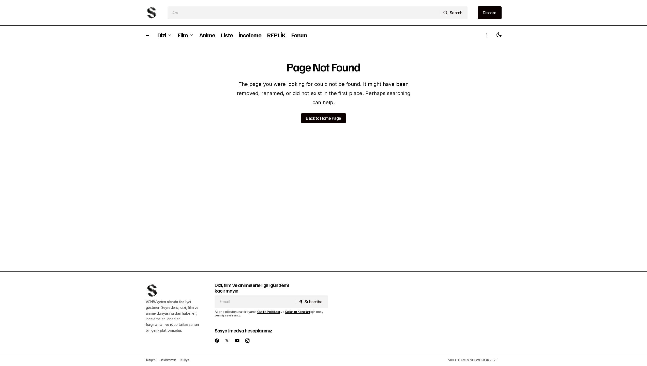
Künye (185, 360)
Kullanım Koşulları (297, 312)
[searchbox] (304, 13)
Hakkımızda (168, 360)
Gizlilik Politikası (268, 312)
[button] (148, 35)
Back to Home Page (323, 118)
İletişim (151, 360)
